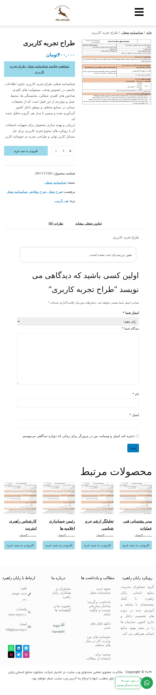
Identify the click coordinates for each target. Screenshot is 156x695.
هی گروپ (61, 201)
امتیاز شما (131, 313)
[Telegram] (26, 648)
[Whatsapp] (11, 648)
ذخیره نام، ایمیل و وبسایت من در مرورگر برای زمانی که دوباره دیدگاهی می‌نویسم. (78, 436)
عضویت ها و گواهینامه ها (62, 608)
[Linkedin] (18, 648)
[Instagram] (26, 654)
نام (135, 394)
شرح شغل (55, 192)
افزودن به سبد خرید (26, 151)
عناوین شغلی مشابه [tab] (88, 223)
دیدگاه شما (130, 328)
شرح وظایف (37, 192)
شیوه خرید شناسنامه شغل (100, 590)
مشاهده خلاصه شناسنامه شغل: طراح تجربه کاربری (39, 69)
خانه (149, 32)
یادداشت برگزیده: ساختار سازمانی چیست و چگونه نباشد (98, 608)
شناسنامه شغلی (132, 32)
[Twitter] (18, 654)
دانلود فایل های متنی (100, 625)
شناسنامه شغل (17, 192)
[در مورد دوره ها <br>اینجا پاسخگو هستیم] (147, 683)
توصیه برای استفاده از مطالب (98, 656)
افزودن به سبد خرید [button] (135, 545)
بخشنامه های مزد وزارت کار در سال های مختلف (97, 641)
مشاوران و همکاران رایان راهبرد (61, 592)
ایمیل (134, 415)
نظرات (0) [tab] (56, 223)
